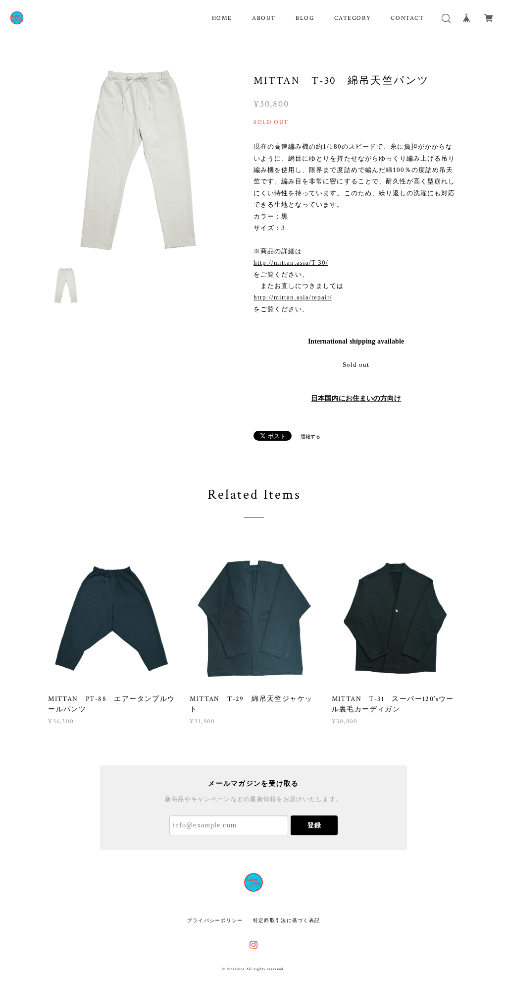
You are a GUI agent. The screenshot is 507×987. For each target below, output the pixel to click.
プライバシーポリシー (215, 920)
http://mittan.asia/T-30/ (291, 262)
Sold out (356, 364)
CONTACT (407, 18)
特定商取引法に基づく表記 (286, 920)
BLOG (305, 18)
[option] (139, 159)
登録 (314, 825)
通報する (310, 436)
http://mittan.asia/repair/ (293, 297)
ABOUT (264, 18)
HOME (222, 18)
